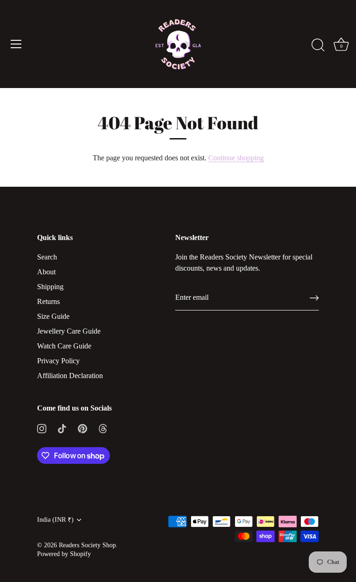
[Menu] (16, 44)
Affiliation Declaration (70, 376)
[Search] (318, 45)
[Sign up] (314, 298)
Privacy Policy (58, 361)
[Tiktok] (62, 427)
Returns (48, 301)
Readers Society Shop (87, 545)
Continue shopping (236, 158)
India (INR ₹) (55, 519)
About (46, 272)
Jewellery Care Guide (69, 331)
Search (47, 257)
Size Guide (53, 316)
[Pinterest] (82, 427)
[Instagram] (41, 427)
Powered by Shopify (64, 553)
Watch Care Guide (64, 346)
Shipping (50, 287)
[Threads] (103, 427)
